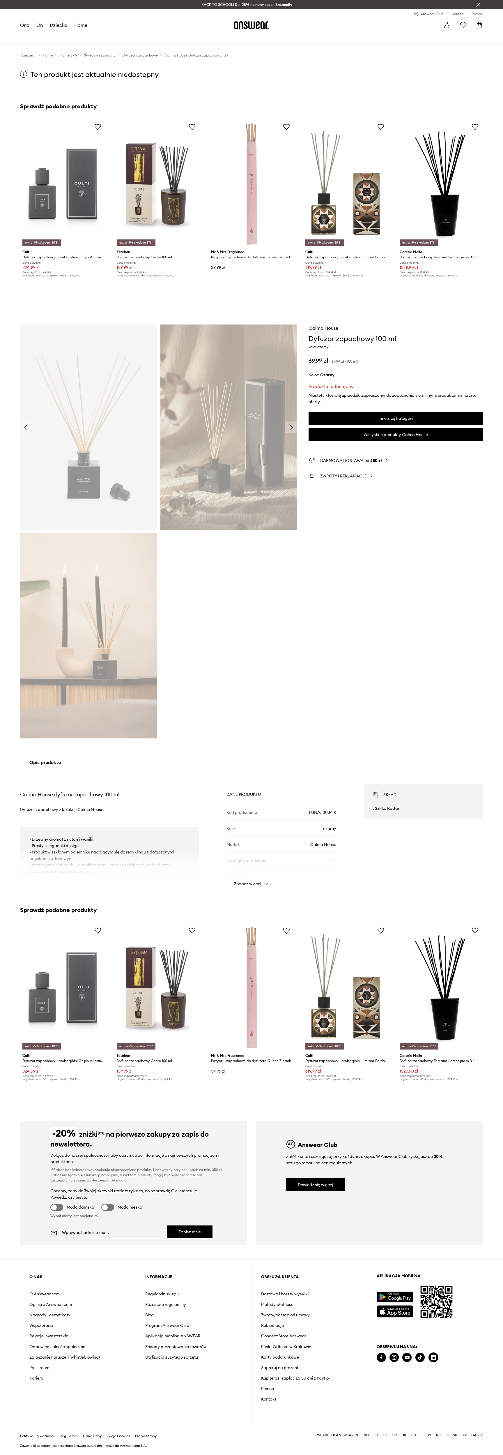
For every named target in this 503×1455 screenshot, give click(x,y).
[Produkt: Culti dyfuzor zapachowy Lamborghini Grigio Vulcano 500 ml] (63, 184)
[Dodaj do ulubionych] (97, 126)
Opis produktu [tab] (45, 762)
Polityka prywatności (37, 1436)
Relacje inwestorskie (48, 1335)
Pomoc (267, 1388)
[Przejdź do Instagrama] (394, 1357)
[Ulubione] (463, 25)
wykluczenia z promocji (106, 1180)
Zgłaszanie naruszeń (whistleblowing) (64, 1357)
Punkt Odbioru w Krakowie (286, 1346)
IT (421, 1435)
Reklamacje (272, 1325)
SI (447, 1435)
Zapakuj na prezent (279, 1367)
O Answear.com (44, 1294)
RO (438, 1435)
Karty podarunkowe (280, 1357)
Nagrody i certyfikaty (49, 1315)
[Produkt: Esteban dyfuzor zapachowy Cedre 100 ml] (157, 184)
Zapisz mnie (189, 1231)
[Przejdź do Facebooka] (381, 1357)
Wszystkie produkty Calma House (396, 434)
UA (464, 1435)
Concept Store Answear (283, 1335)
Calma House (323, 328)
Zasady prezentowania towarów (176, 1346)
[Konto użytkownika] (446, 25)
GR (394, 1435)
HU (413, 1435)
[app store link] (395, 1310)
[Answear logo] (251, 25)
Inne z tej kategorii (395, 418)
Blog (149, 1315)
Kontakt (268, 1399)
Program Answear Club (167, 1325)
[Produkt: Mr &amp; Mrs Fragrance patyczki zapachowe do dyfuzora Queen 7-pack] (251, 184)
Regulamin (69, 1436)
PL (430, 1435)
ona (24, 25)
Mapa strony (146, 1436)
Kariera (36, 1378)
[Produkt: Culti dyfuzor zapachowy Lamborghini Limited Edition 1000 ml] (345, 184)
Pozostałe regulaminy (165, 1304)
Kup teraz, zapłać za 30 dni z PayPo (295, 1378)
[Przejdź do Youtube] (407, 1357)
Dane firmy (92, 1436)
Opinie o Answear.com (50, 1304)
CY (375, 1435)
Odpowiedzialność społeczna (57, 1346)
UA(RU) (477, 1435)
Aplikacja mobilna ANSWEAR (173, 1335)
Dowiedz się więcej (315, 1184)
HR (403, 1435)
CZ (385, 1435)
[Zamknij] (478, 4)
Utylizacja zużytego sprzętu (171, 1357)
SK (455, 1435)
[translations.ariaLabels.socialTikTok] (420, 1357)
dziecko (58, 25)
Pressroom (39, 1367)
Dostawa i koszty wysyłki (285, 1294)
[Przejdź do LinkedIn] (433, 1357)
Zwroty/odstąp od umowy (285, 1315)
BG (366, 1435)
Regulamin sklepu (162, 1294)
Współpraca (41, 1325)
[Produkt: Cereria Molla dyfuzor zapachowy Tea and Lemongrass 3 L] (440, 184)
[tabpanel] (251, 830)
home (80, 25)
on (39, 25)
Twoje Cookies (118, 1436)
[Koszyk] (479, 25)
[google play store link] (395, 1297)
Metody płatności (277, 1304)
